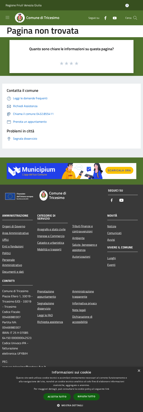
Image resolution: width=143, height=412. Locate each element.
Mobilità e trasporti (49, 249)
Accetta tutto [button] (57, 396)
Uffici (5, 239)
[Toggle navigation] (7, 17)
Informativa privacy (84, 303)
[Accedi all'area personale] (127, 5)
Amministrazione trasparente (83, 294)
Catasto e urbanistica (50, 242)
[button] (71, 405)
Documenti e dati (13, 271)
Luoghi (111, 258)
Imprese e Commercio (50, 236)
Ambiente (78, 238)
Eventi (111, 265)
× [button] (138, 370)
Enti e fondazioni (12, 246)
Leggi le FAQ (45, 315)
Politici (6, 253)
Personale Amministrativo (12, 262)
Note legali (79, 310)
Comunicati (114, 233)
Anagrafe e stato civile (51, 229)
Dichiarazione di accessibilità (82, 319)
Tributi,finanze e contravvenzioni (82, 229)
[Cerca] (135, 18)
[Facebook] (104, 17)
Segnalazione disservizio (45, 306)
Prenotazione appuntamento (46, 294)
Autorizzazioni (81, 256)
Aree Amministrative (15, 233)
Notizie (111, 226)
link (107, 388)
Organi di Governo (13, 226)
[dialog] (71, 389)
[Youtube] (113, 17)
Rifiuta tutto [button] (86, 396)
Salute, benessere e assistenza (84, 247)
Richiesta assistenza (50, 322)
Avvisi (111, 239)
